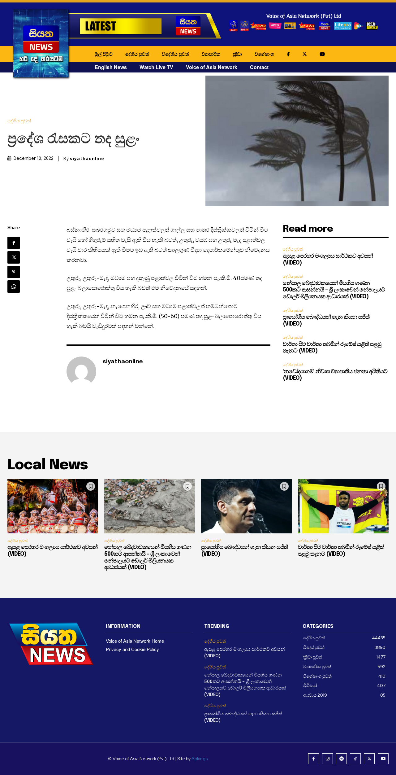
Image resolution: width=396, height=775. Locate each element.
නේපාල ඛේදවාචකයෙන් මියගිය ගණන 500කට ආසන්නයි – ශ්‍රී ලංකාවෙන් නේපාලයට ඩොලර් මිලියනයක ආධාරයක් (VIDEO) (334, 290)
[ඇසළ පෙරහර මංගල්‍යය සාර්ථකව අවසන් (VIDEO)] (52, 506)
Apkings (200, 758)
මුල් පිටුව (104, 53)
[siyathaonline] (81, 371)
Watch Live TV (156, 67)
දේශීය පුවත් (137, 53)
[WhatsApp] (13, 286)
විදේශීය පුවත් (175, 53)
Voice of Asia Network (211, 67)
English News (111, 67)
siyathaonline (87, 158)
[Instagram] (327, 758)
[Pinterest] (13, 272)
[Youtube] (383, 758)
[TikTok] (355, 758)
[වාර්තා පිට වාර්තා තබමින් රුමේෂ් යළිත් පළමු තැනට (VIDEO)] (343, 506)
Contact (259, 67)
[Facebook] (13, 243)
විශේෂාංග (264, 53)
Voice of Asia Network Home (135, 640)
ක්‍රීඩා (237, 53)
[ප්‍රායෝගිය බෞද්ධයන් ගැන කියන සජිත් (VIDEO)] (246, 506)
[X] (13, 257)
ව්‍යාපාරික (211, 53)
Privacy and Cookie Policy (132, 649)
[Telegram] (341, 758)
